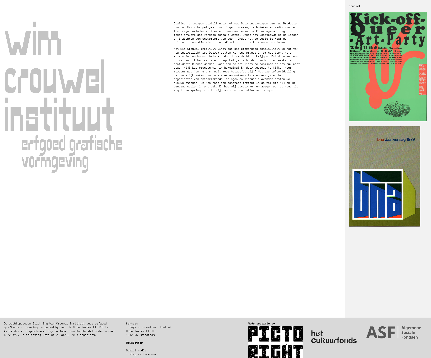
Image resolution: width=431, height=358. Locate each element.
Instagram (133, 354)
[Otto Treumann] (384, 225)
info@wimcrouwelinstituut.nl (149, 327)
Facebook (149, 354)
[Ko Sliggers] (388, 120)
